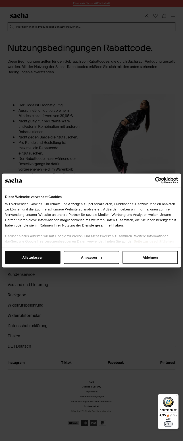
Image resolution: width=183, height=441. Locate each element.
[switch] (168, 424)
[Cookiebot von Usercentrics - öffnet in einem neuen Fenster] (158, 180)
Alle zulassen (32, 257)
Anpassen (89, 257)
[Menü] (176, 397)
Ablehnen (150, 257)
